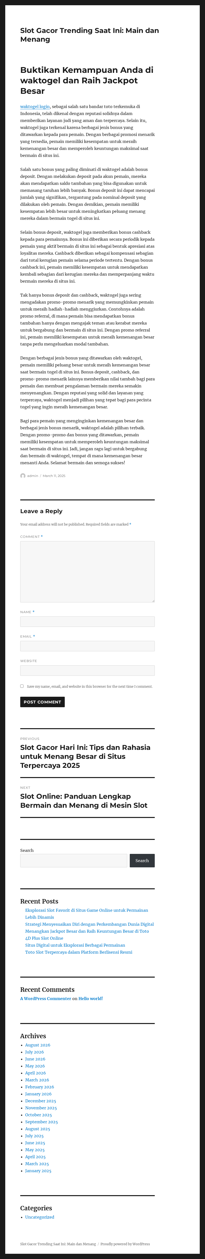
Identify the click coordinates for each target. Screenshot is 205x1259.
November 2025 (41, 1107)
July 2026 (34, 1051)
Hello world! (90, 998)
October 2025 (38, 1114)
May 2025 (35, 1149)
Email (27, 636)
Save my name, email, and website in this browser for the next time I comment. (89, 687)
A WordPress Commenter (45, 998)
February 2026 (39, 1086)
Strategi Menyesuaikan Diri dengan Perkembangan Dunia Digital (89, 924)
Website (28, 661)
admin (32, 476)
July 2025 (34, 1135)
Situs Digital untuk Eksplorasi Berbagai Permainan (75, 945)
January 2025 (38, 1170)
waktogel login (35, 106)
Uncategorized (39, 1217)
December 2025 (40, 1100)
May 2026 (35, 1065)
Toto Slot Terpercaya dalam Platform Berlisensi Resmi (78, 952)
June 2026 (35, 1058)
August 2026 (37, 1044)
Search (27, 850)
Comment (31, 537)
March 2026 (37, 1079)
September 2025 (41, 1121)
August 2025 (37, 1128)
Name (27, 612)
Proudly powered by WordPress (125, 1244)
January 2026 (38, 1093)
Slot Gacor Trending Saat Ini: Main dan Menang (58, 1244)
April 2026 (35, 1072)
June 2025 (35, 1142)
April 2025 (35, 1156)
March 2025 (37, 1163)
